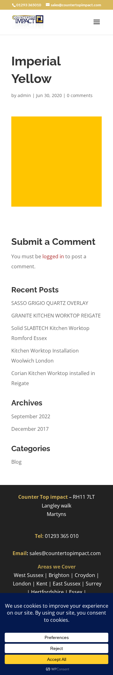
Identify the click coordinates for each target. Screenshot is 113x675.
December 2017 (30, 428)
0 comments (80, 95)
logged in (53, 256)
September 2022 (30, 416)
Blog (16, 461)
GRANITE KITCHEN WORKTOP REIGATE (56, 315)
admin (24, 95)
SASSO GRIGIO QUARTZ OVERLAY (49, 303)
